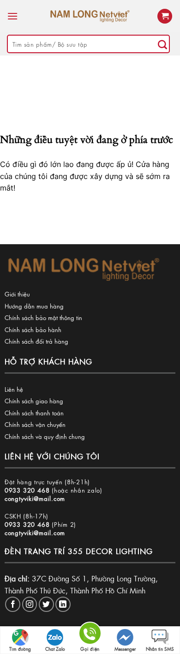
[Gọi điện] (90, 635)
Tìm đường (20, 649)
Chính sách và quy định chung (45, 436)
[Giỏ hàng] (164, 16)
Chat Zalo (55, 649)
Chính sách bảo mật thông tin (43, 317)
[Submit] (162, 44)
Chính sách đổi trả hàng (36, 341)
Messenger (125, 649)
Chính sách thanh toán (34, 412)
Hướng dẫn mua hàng (34, 306)
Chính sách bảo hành (33, 329)
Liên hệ (14, 389)
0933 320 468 (27, 490)
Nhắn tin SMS (160, 649)
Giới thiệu (17, 294)
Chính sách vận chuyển (35, 424)
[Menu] (12, 16)
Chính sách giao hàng (34, 400)
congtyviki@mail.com (35, 498)
